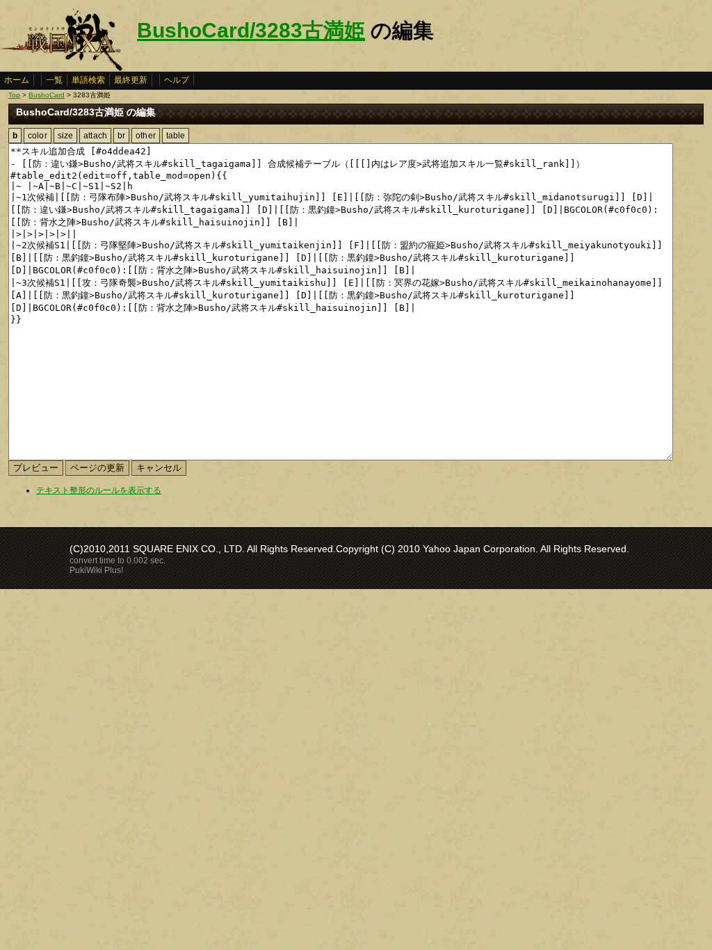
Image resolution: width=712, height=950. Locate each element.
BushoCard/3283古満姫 (251, 30)
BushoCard (47, 95)
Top (14, 95)
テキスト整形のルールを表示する (98, 490)
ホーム (16, 80)
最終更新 (130, 80)
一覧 (54, 80)
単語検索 (88, 80)
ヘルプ (176, 80)
